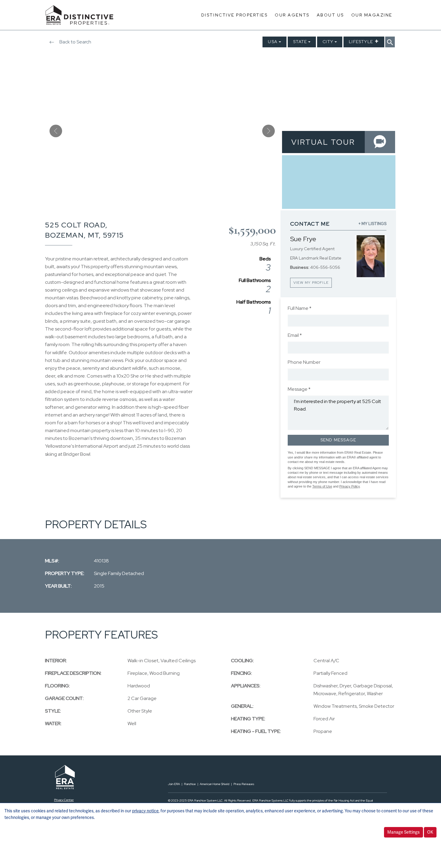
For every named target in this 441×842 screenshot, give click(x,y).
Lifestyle (361, 41)
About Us (330, 15)
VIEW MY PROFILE (310, 282)
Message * (299, 389)
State (300, 41)
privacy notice (145, 811)
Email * (295, 335)
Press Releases (243, 784)
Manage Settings (403, 832)
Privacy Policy (349, 486)
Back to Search (74, 42)
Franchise (190, 784)
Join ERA (174, 784)
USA (273, 41)
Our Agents (292, 15)
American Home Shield (215, 784)
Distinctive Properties (234, 15)
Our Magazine (371, 15)
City (327, 41)
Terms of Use (322, 486)
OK (430, 832)
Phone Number (304, 362)
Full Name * (299, 308)
